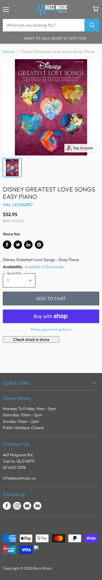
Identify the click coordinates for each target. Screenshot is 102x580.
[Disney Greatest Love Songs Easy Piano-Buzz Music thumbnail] (12, 168)
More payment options (51, 329)
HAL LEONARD (18, 204)
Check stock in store (31, 339)
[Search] (91, 25)
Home (8, 51)
